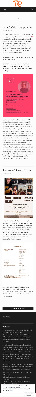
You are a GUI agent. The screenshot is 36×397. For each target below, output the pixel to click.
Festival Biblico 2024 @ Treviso (17, 27)
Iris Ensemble (7, 317)
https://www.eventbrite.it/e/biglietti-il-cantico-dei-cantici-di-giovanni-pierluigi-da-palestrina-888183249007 (17, 68)
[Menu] (4, 9)
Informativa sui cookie (8, 390)
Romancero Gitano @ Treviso (17, 170)
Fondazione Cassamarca (19, 287)
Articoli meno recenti (18, 308)
